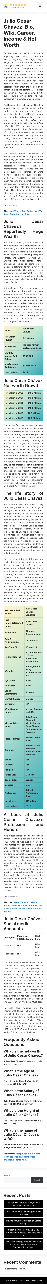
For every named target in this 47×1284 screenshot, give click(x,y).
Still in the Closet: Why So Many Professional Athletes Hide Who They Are (24, 1233)
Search (7, 1175)
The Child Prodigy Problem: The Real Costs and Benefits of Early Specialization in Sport (23, 1245)
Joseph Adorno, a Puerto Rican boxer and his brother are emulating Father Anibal (22, 1157)
